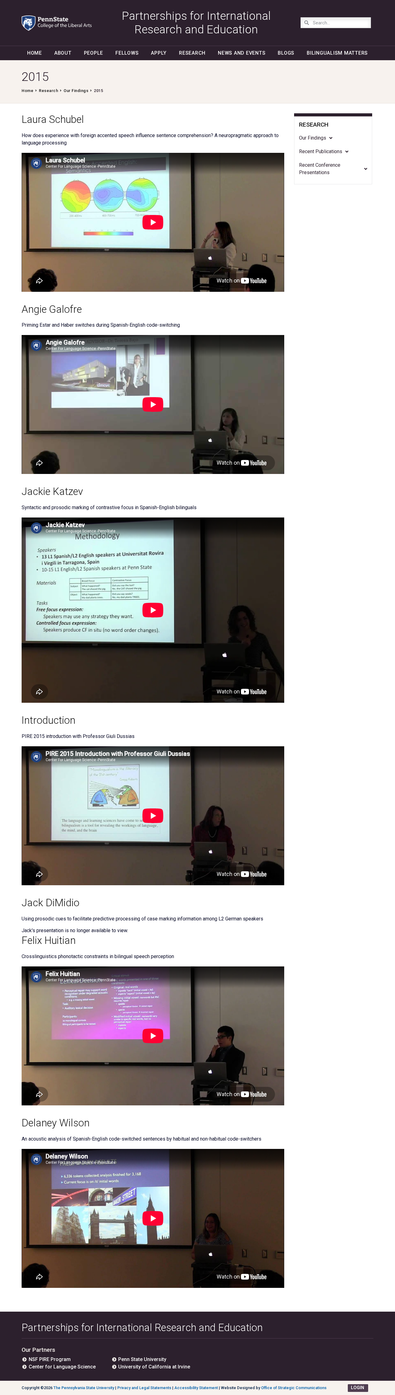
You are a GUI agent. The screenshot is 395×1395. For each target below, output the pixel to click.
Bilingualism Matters (337, 53)
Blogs (286, 53)
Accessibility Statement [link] (196, 1387)
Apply (159, 53)
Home (34, 53)
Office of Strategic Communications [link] (293, 1387)
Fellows (127, 53)
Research (192, 53)
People (93, 53)
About (63, 53)
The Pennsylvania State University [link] (83, 1387)
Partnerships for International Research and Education (142, 1328)
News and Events (241, 53)
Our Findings (76, 90)
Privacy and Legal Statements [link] (144, 1387)
